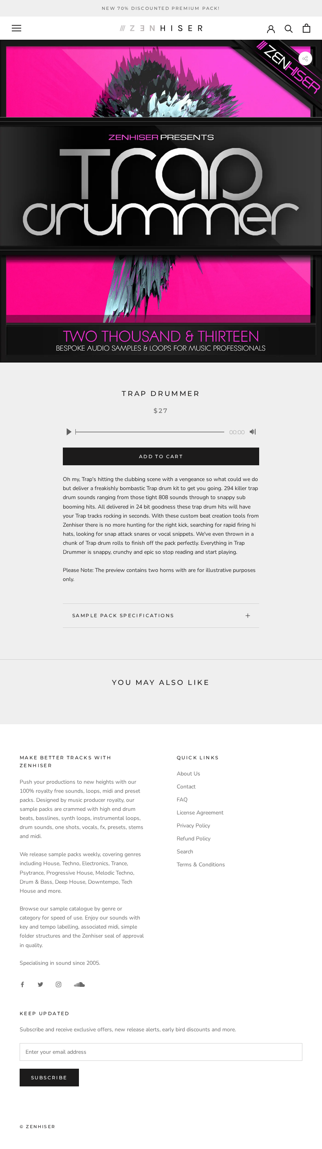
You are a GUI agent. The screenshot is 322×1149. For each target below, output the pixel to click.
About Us (188, 773)
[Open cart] (306, 28)
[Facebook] (22, 983)
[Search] (289, 28)
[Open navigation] (16, 28)
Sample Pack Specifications (123, 615)
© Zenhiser (37, 1126)
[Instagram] (58, 983)
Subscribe (49, 1078)
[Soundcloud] (79, 984)
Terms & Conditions (201, 864)
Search (185, 851)
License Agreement (200, 812)
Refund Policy (193, 838)
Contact (186, 786)
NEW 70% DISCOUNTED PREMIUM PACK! (161, 8)
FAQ (182, 799)
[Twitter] (40, 983)
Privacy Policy (193, 825)
